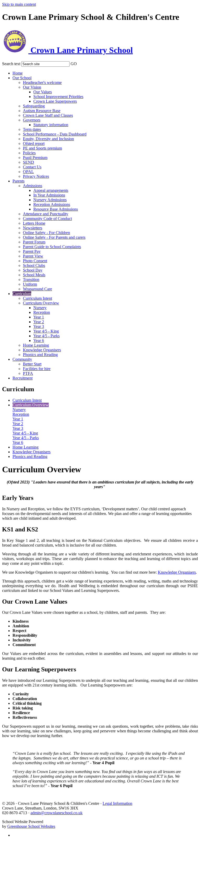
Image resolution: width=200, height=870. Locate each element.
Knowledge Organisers (42, 350)
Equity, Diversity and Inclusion (48, 139)
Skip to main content (19, 4)
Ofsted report (34, 143)
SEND (28, 162)
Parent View (33, 256)
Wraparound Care (37, 289)
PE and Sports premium (42, 148)
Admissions (32, 185)
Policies (29, 153)
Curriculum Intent (37, 298)
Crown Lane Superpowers (55, 101)
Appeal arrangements (50, 190)
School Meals (34, 275)
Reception (41, 312)
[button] (80, 62)
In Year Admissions (49, 195)
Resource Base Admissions (55, 209)
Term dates (32, 129)
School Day (32, 270)
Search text (11, 64)
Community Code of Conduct (47, 218)
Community (22, 359)
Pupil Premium (35, 157)
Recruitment (22, 378)
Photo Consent (35, 261)
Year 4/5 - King (46, 331)
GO (74, 64)
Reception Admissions (51, 204)
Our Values (42, 92)
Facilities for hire (37, 368)
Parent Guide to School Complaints (52, 246)
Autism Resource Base (41, 110)
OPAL (28, 171)
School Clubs (34, 265)
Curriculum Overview (41, 303)
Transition (31, 279)
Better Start (32, 364)
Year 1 (38, 317)
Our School (22, 78)
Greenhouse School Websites (31, 826)
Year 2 (38, 322)
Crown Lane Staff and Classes (48, 115)
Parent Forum (34, 242)
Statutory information (50, 124)
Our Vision (32, 87)
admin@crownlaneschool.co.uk (56, 813)
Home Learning (36, 345)
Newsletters (32, 228)
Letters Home (34, 223)
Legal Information (117, 803)
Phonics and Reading (40, 354)
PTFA (28, 373)
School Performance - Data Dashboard (54, 134)
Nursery (40, 307)
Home (17, 73)
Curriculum (21, 293)
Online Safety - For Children (46, 232)
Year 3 (38, 326)
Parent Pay (32, 251)
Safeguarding (34, 106)
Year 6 (38, 340)
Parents (18, 181)
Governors (31, 120)
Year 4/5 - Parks (46, 336)
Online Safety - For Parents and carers (54, 237)
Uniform (30, 284)
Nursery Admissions (50, 200)
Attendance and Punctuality (45, 214)
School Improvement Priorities (58, 96)
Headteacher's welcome (42, 82)
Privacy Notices (36, 176)
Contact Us (32, 167)
